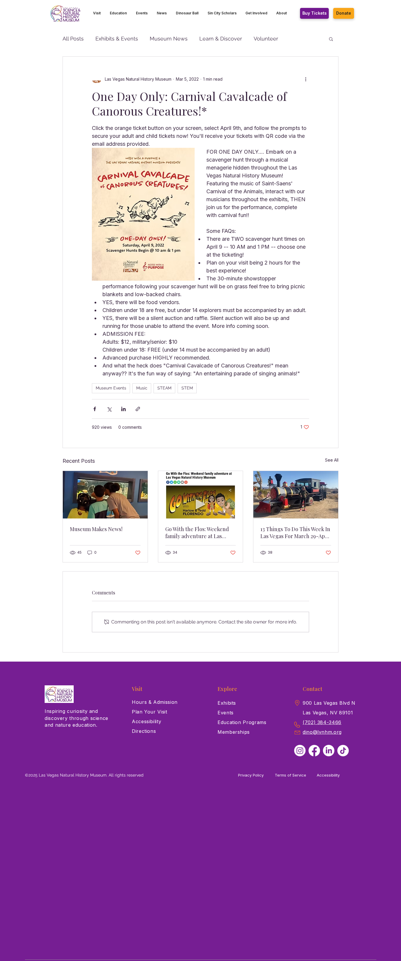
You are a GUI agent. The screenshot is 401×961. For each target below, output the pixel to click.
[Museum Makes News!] (105, 494)
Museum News (169, 38)
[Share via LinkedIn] (123, 409)
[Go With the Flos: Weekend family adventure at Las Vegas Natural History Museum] (200, 494)
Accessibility (328, 775)
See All (331, 459)
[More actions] (305, 78)
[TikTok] (343, 750)
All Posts (73, 38)
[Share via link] (138, 409)
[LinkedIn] (328, 750)
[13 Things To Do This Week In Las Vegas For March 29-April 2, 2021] (295, 494)
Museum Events (111, 388)
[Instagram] (300, 750)
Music (141, 388)
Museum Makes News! (96, 529)
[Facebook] (314, 750)
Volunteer (266, 38)
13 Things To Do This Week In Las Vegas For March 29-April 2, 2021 (295, 533)
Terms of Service (290, 775)
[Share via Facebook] (94, 409)
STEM (187, 388)
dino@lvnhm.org (322, 732)
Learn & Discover (220, 38)
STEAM (164, 388)
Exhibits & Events (116, 38)
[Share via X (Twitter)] (109, 409)
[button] (97, 13)
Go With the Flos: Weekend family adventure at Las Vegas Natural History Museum (197, 533)
